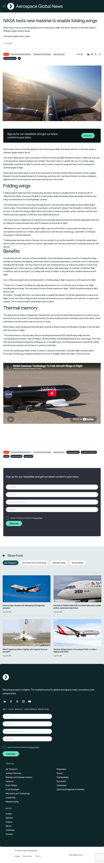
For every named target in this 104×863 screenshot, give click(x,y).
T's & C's (37, 856)
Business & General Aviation (21, 54)
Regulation (61, 769)
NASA (6, 456)
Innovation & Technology (42, 54)
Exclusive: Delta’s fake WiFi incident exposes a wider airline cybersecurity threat (77, 606)
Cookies (17, 856)
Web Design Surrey (75, 855)
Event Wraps (11, 785)
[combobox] (52, 509)
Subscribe (88, 135)
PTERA (56, 353)
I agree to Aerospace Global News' (26, 518)
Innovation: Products (89, 452)
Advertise (10, 830)
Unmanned (61, 785)
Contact (9, 834)
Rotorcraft (61, 781)
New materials (16, 456)
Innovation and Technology (18, 793)
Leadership (11, 797)
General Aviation (10, 58)
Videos (9, 821)
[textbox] (49, 509)
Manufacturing (59, 54)
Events (9, 813)
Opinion (9, 817)
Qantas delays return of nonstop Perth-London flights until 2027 (75, 650)
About (8, 826)
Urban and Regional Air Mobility (70, 789)
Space (60, 773)
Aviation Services (13, 773)
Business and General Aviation (19, 777)
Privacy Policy (38, 518)
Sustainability (63, 777)
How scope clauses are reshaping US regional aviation (24, 606)
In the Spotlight (12, 789)
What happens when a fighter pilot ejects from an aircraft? (25, 650)
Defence (9, 781)
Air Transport (11, 769)
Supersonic (28, 456)
